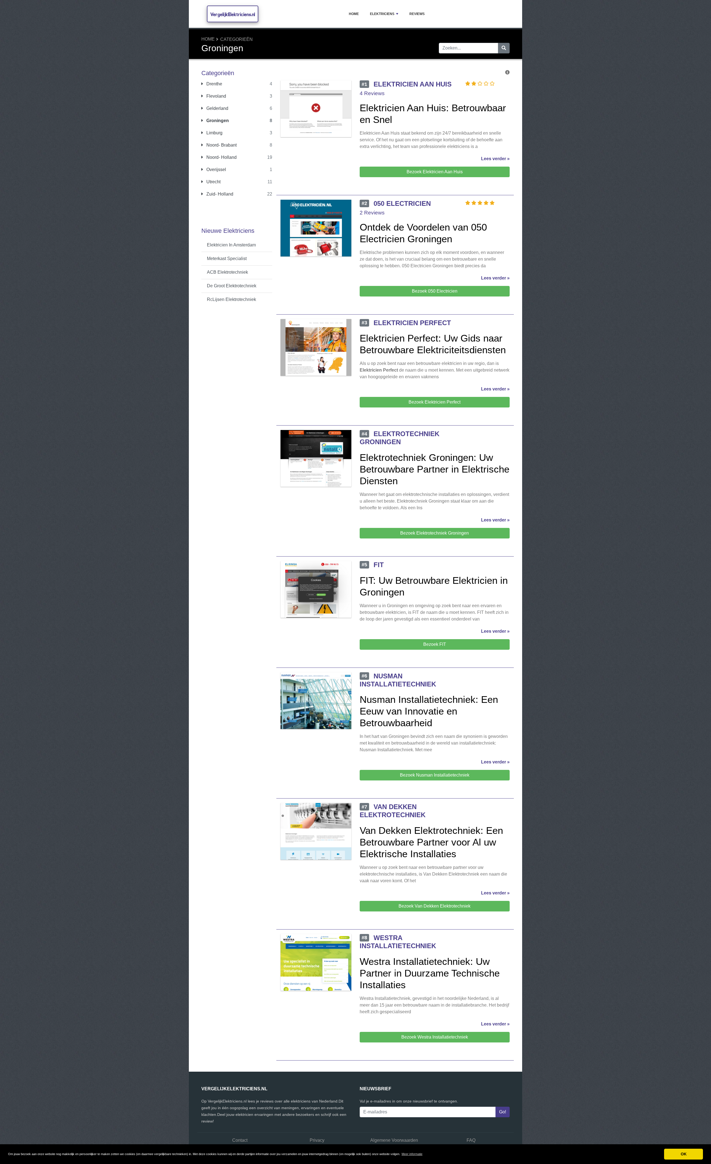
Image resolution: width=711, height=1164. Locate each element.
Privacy (317, 1140)
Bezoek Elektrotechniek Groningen (434, 533)
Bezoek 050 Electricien (434, 291)
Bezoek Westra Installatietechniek (434, 1037)
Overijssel (215, 169)
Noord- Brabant (221, 145)
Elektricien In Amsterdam (231, 245)
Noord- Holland (221, 157)
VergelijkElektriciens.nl (232, 14)
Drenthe (213, 83)
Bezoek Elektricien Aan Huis (435, 171)
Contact (239, 1140)
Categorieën (236, 39)
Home (354, 14)
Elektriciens (382, 14)
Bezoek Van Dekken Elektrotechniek (434, 906)
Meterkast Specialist (227, 258)
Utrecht (213, 181)
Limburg (213, 132)
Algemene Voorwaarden (394, 1140)
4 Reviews (372, 93)
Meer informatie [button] (412, 1154)
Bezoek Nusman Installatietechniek (434, 775)
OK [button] (684, 1154)
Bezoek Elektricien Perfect (434, 402)
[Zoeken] (504, 48)
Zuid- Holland (219, 194)
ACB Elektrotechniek (227, 272)
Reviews (417, 14)
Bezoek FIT (434, 644)
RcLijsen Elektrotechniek (231, 299)
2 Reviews (372, 213)
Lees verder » (495, 158)
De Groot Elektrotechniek (231, 285)
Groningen (217, 120)
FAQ (471, 1140)
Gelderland (216, 108)
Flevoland (215, 96)
